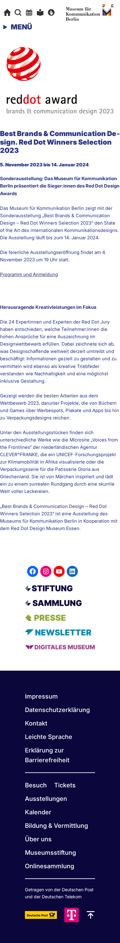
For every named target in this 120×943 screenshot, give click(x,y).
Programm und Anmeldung (29, 274)
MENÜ (21, 27)
